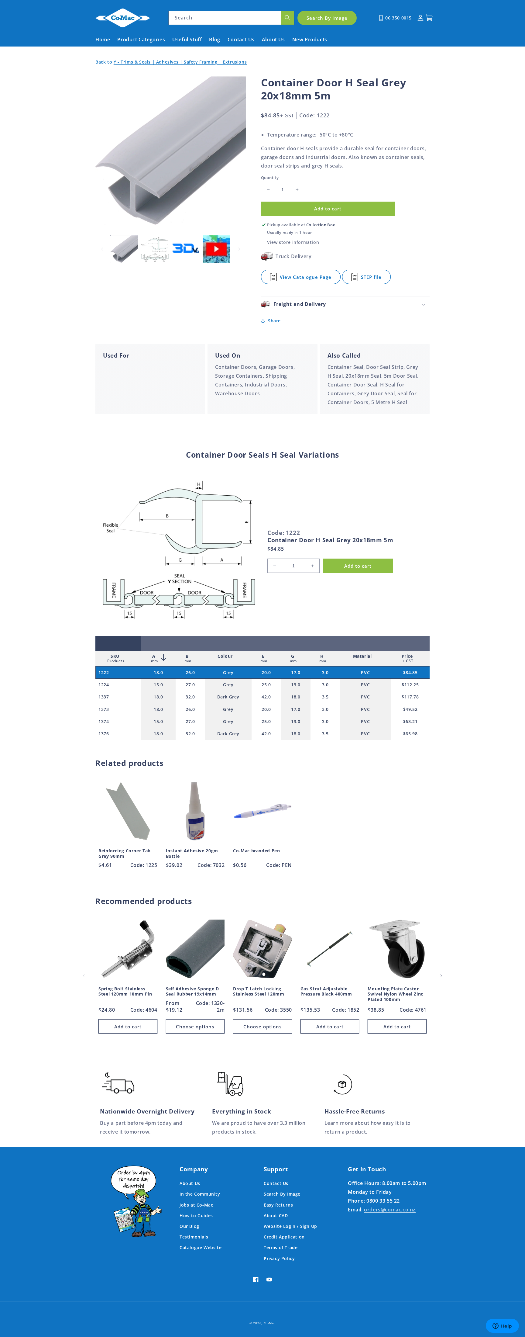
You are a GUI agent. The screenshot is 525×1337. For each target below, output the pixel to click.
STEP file (376, 279)
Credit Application (284, 1237)
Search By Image (282, 1194)
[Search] (287, 18)
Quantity (270, 177)
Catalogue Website (200, 1247)
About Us (190, 1183)
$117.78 (410, 697)
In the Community (200, 1194)
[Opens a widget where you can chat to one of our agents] (502, 1326)
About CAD (276, 1215)
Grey (228, 672)
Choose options (195, 1027)
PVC (365, 672)
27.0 (190, 685)
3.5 (325, 697)
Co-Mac (270, 1323)
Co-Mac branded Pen (256, 851)
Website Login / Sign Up (290, 1226)
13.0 (295, 685)
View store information (293, 242)
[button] (345, 304)
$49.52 (410, 709)
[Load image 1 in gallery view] (124, 249)
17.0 (295, 672)
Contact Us (276, 1183)
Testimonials (194, 1237)
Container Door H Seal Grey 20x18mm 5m (330, 540)
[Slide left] (102, 249)
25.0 (266, 685)
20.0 (266, 672)
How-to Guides (196, 1215)
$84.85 (410, 672)
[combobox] (231, 18)
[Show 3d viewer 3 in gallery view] (186, 249)
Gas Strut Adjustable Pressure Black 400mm (326, 991)
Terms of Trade (280, 1247)
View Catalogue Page (305, 279)
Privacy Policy (279, 1258)
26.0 (190, 672)
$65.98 (410, 733)
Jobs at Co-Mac (196, 1205)
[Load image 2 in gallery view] (155, 249)
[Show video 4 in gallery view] (216, 249)
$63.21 (410, 721)
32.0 (190, 697)
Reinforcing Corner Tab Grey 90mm (124, 853)
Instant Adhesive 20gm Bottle (192, 853)
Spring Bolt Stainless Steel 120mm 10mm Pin (125, 991)
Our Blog (189, 1226)
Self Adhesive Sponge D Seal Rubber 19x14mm (192, 991)
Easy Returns (278, 1205)
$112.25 (410, 685)
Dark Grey (228, 697)
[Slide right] (239, 249)
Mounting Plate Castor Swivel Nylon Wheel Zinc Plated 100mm (395, 994)
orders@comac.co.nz (390, 1209)
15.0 (158, 685)
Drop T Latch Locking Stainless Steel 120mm (258, 991)
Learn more (338, 1123)
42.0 (266, 697)
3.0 (325, 672)
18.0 (158, 672)
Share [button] (274, 321)
